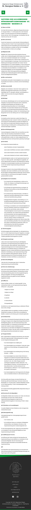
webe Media (22, 507)
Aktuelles (15, 481)
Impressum (15, 492)
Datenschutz (15, 489)
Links (15, 487)
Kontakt (15, 484)
